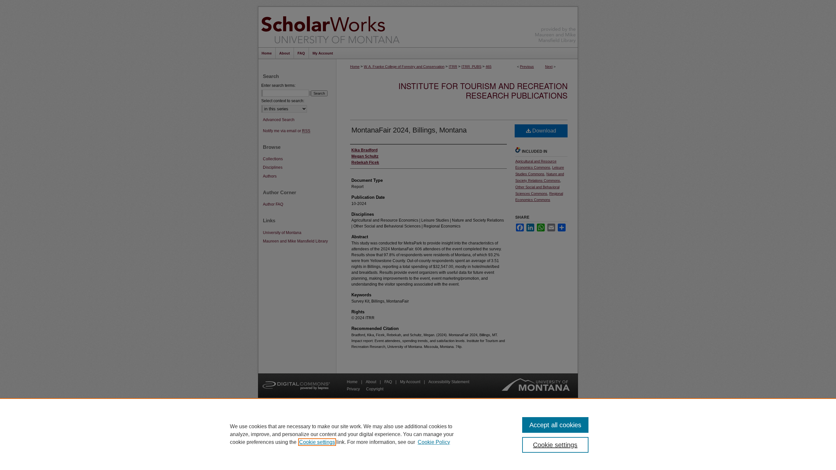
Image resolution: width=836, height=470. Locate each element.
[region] (418, 434)
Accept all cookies (555, 425)
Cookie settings (317, 442)
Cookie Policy (434, 442)
